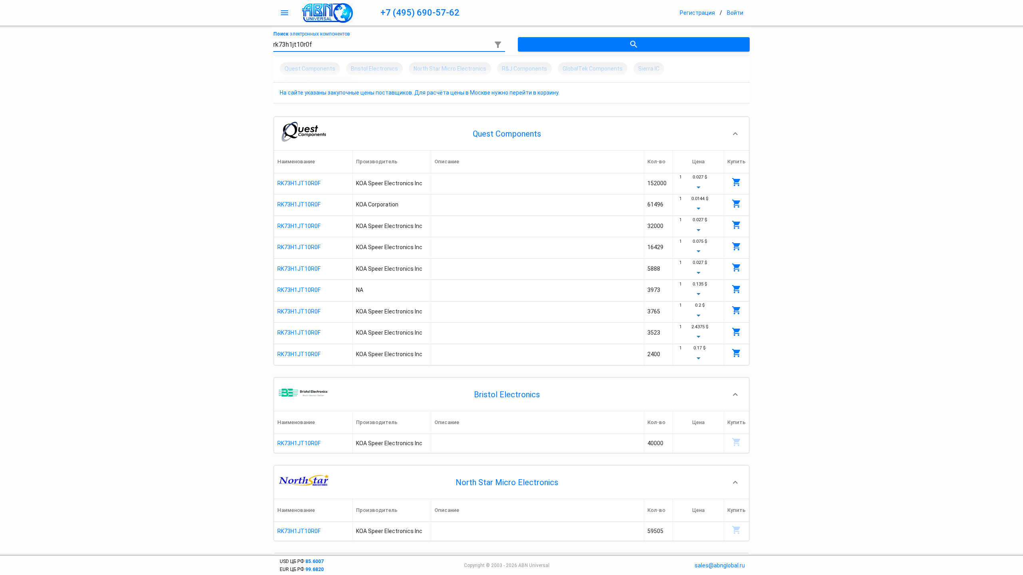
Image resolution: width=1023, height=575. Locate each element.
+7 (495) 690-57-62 (420, 13)
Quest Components (507, 134)
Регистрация (697, 13)
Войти (735, 13)
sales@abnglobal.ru (720, 565)
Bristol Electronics (507, 394)
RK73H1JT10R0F (298, 183)
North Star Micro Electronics (507, 482)
